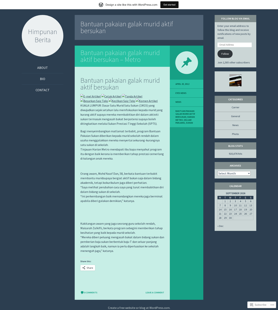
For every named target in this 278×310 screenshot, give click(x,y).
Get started (169, 4)
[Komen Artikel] (147, 101)
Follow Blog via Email (235, 18)
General (235, 116)
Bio (42, 79)
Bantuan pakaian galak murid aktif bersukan (185, 114)
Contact (43, 90)
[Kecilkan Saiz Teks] (122, 101)
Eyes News (180, 93)
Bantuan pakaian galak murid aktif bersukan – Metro (120, 56)
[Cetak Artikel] (111, 96)
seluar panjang (183, 121)
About (42, 67)
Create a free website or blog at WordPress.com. (139, 308)
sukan (189, 122)
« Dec (220, 226)
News (178, 101)
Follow (225, 53)
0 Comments (90, 292)
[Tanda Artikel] (132, 96)
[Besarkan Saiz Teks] (94, 101)
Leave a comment (155, 292)
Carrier (235, 107)
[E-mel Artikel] (90, 96)
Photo (235, 134)
